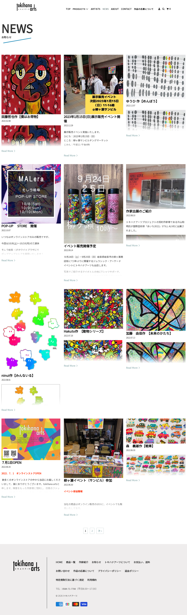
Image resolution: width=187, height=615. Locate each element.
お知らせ (96, 562)
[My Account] (159, 8)
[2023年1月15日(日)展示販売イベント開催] (93, 84)
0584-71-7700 (69, 588)
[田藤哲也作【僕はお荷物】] (31, 84)
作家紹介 (83, 562)
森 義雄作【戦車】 (140, 445)
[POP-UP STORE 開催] (31, 194)
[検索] (164, 8)
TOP (68, 8)
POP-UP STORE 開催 (19, 225)
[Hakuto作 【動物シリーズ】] (93, 309)
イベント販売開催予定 (80, 245)
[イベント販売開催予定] (93, 204)
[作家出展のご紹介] (156, 186)
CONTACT (126, 8)
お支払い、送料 (142, 562)
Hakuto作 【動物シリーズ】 (84, 331)
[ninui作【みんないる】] (31, 331)
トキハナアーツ (70, 595)
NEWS (106, 8)
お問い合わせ (63, 571)
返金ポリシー (132, 571)
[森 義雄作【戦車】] (156, 431)
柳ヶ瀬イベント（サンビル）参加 (88, 480)
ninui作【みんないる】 (18, 375)
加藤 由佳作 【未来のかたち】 (149, 333)
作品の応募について (144, 8)
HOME (59, 562)
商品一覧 (70, 562)
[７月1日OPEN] (31, 439)
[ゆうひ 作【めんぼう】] (156, 77)
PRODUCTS (79, 9)
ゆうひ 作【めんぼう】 (142, 101)
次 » (100, 530)
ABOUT (115, 8)
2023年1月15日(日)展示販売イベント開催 (92, 118)
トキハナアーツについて (117, 562)
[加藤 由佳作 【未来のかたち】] (156, 310)
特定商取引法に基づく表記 (70, 579)
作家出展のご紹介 (139, 211)
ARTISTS (95, 8)
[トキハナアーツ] (26, 6)
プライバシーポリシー (109, 571)
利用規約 (92, 579)
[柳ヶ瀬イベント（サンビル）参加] (93, 448)
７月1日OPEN (11, 462)
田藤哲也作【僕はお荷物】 (20, 116)
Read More (7, 151)
